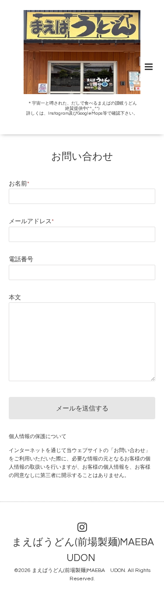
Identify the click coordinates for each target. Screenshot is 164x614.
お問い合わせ (82, 156)
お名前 (19, 184)
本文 (15, 298)
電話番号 (21, 259)
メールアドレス (31, 221)
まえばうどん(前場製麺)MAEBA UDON (78, 570)
